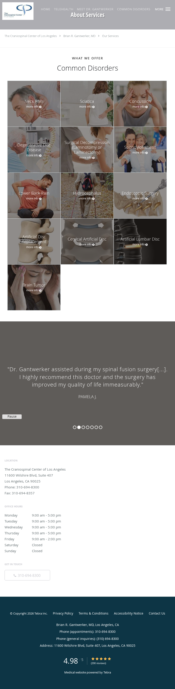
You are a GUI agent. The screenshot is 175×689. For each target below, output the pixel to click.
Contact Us (157, 613)
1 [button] (74, 427)
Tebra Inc (40, 613)
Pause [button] (12, 416)
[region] (87, 378)
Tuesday (33, 521)
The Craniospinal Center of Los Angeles (31, 36)
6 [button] (96, 427)
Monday (33, 515)
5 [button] (92, 427)
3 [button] (83, 427)
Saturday (23, 545)
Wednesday (33, 527)
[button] (167, 9)
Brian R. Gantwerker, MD (79, 36)
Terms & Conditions (93, 613)
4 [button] (87, 427)
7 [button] (100, 427)
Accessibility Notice (128, 613)
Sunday (23, 551)
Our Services (110, 36)
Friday (33, 539)
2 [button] (79, 427)
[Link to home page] (22, 11)
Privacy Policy (63, 613)
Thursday (33, 533)
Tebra (107, 672)
